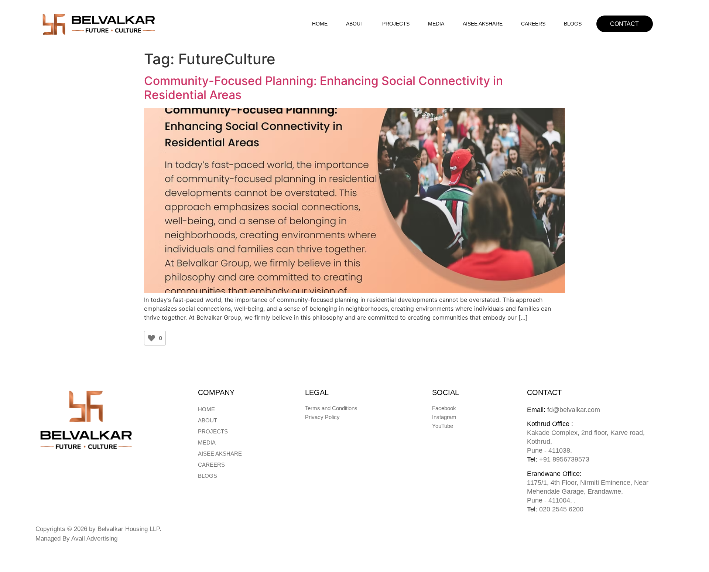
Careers (533, 24)
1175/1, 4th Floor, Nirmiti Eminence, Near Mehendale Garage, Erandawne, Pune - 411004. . (587, 491)
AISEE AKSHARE (483, 24)
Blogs (573, 24)
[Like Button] (151, 338)
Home (320, 24)
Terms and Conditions (331, 408)
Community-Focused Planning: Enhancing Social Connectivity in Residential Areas (323, 88)
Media (436, 24)
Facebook (444, 408)
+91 (564, 459)
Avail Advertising (94, 538)
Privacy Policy (322, 417)
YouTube (442, 426)
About (355, 24)
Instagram (444, 417)
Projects (396, 24)
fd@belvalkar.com (563, 409)
